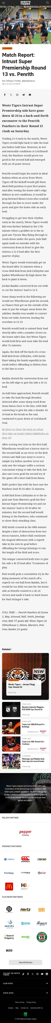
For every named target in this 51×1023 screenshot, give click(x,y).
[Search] (47, 2)
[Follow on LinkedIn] (47, 974)
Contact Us (24, 1008)
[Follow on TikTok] (23, 974)
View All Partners (25, 962)
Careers (10, 1008)
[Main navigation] (3, 2)
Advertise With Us (36, 1008)
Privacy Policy (31, 1002)
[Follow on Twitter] (33, 974)
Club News (7, 48)
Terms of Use (19, 1002)
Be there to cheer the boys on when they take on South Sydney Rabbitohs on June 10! (25, 433)
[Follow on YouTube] (42, 974)
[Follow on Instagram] (37, 974)
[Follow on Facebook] (28, 974)
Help (17, 1008)
